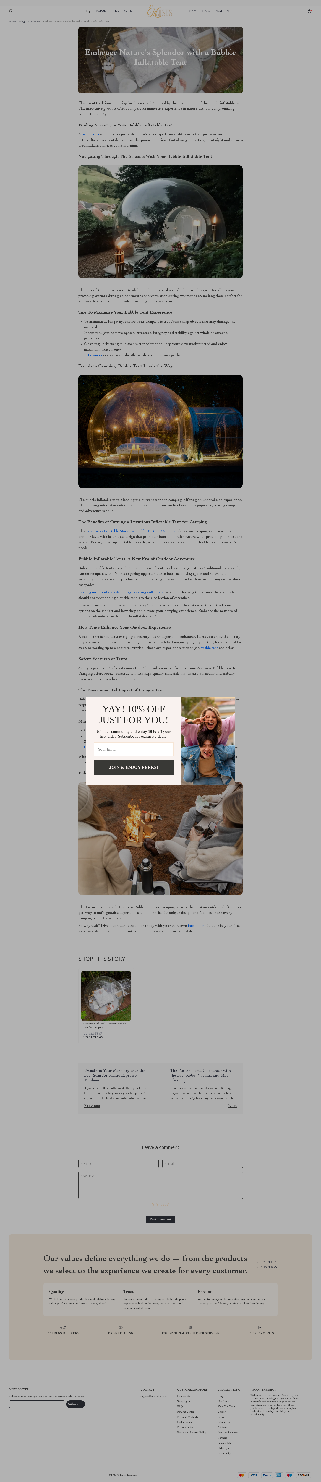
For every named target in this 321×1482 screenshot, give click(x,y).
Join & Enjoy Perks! (133, 767)
